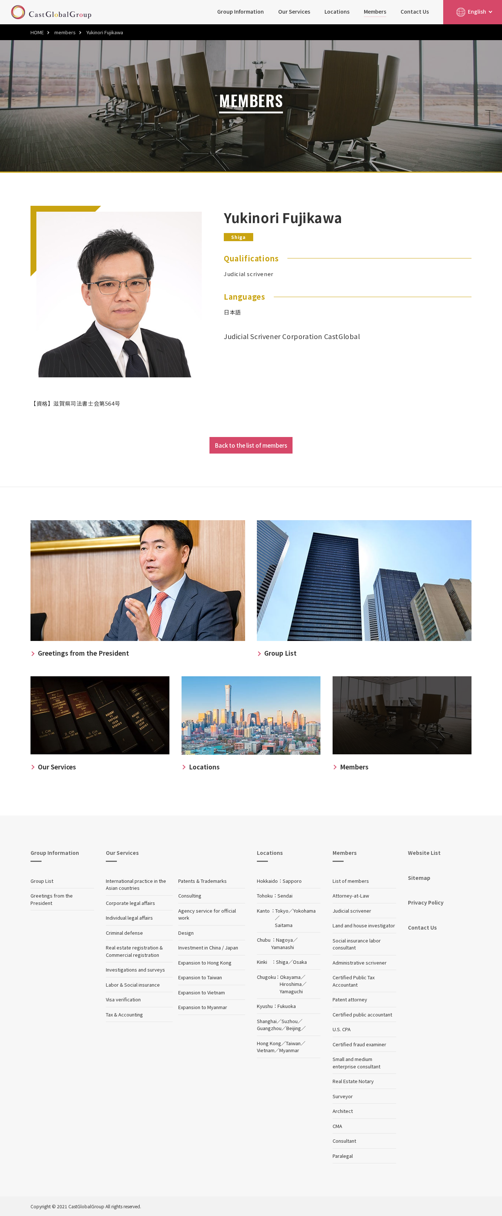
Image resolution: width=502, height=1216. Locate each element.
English (477, 11)
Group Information (240, 11)
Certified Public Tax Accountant (353, 981)
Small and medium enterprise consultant (356, 1062)
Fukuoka (286, 1005)
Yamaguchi (291, 991)
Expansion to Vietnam (201, 992)
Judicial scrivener (352, 910)
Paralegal (343, 1155)
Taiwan (293, 1043)
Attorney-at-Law (351, 895)
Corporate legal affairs (130, 902)
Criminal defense (124, 932)
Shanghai (267, 1021)
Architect (343, 1110)
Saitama (284, 924)
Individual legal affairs (129, 917)
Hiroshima (291, 983)
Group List (42, 880)
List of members (351, 880)
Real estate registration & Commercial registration (134, 951)
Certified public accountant (362, 1014)
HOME (37, 32)
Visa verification (123, 999)
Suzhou (290, 1021)
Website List (424, 852)
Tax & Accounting (124, 1014)
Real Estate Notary (353, 1081)
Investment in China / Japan (208, 947)
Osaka (300, 961)
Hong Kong (269, 1043)
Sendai (285, 895)
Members (375, 11)
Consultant (344, 1140)
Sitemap (419, 877)
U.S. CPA (342, 1029)
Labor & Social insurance (133, 984)
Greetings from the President (52, 899)
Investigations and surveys (135, 969)
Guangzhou (269, 1028)
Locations (336, 11)
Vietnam (266, 1050)
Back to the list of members (251, 445)
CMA (337, 1125)
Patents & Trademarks (202, 880)
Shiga (282, 961)
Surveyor (343, 1096)
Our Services (294, 11)
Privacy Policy (426, 902)
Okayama (290, 976)
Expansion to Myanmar (202, 1007)
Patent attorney (350, 999)
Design (186, 932)
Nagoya (284, 939)
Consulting (189, 895)
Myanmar (289, 1050)
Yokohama (304, 910)
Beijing (293, 1028)
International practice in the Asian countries (136, 884)
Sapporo (292, 880)
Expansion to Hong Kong (205, 962)
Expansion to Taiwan (200, 977)
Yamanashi (282, 947)
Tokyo (281, 910)
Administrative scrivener (360, 962)
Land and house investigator (364, 925)
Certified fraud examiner (359, 1044)
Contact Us (415, 11)
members (65, 32)
